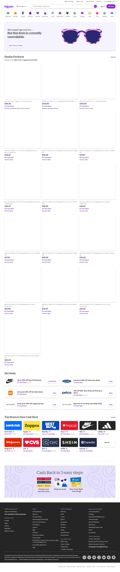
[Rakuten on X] (99, 557)
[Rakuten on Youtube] (104, 557)
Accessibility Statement (39, 545)
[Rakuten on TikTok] (89, 557)
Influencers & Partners (39, 522)
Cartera (6, 526)
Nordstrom (64, 522)
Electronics (92, 524)
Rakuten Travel (91, 566)
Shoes (90, 530)
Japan (6, 523)
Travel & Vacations (94, 511)
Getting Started (37, 511)
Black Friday (64, 541)
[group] (22, 86)
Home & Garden (93, 519)
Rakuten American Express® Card (98, 541)
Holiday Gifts (64, 546)
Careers (35, 527)
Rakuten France (9, 531)
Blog (34, 530)
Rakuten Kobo (81, 566)
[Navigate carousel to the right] (115, 13)
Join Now (111, 6)
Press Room (36, 524)
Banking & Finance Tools (96, 527)
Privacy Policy (37, 538)
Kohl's (62, 514)
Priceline (63, 527)
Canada (6, 520)
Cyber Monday (65, 544)
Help (34, 547)
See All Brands (65, 532)
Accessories (92, 532)
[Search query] (95, 6)
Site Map (35, 532)
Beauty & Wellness (94, 522)
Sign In (102, 6)
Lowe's (63, 517)
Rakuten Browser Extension (97, 544)
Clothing (91, 514)
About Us (35, 514)
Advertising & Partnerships (40, 519)
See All (113, 57)
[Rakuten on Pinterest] (109, 557)
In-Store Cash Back (94, 539)
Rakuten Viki (62, 566)
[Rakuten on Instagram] (84, 557)
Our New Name (37, 517)
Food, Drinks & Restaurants (96, 517)
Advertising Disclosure (10, 559)
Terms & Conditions (38, 535)
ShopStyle (7, 528)
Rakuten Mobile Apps (10, 511)
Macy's (63, 519)
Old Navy (63, 524)
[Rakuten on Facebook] (94, 557)
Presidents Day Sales (67, 549)
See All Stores (65, 535)
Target (62, 530)
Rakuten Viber (71, 566)
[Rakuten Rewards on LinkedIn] (114, 557)
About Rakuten (111, 566)
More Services (101, 566)
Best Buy (63, 511)
